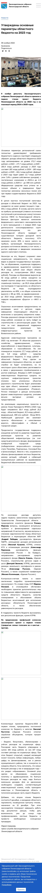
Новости (4, 18)
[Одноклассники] (9, 51)
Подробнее (6, 885)
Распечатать (5, 46)
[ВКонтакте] (5, 51)
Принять (21, 889)
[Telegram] (2, 51)
